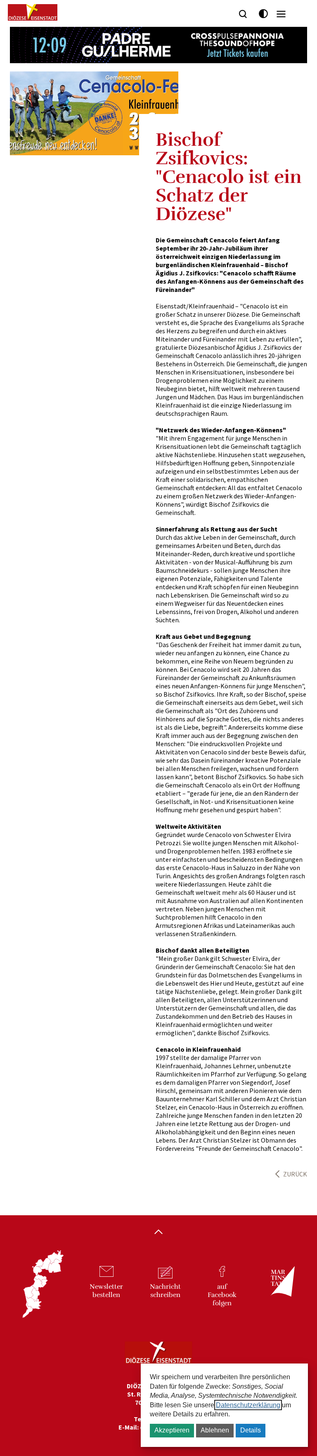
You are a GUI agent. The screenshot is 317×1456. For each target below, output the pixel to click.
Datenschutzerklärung (248, 1405)
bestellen (106, 1291)
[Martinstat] (279, 1288)
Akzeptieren (171, 1430)
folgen (222, 1295)
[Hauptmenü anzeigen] (281, 14)
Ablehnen (215, 1430)
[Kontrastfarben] (263, 14)
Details (250, 1430)
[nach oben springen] (158, 1233)
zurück (295, 1174)
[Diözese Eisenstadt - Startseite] (32, 12)
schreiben (165, 1291)
